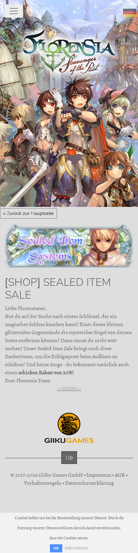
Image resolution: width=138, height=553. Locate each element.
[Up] (69, 464)
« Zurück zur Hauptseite (28, 213)
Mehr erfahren (76, 548)
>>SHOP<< (69, 388)
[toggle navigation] (13, 11)
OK (56, 548)
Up (69, 457)
